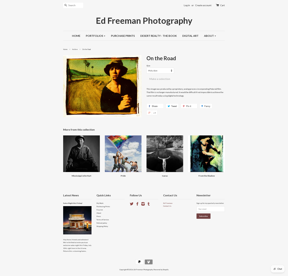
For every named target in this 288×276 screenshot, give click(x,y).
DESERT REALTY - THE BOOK (158, 35)
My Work (100, 203)
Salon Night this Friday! (72, 203)
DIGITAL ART (190, 35)
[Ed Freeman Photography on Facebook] (137, 205)
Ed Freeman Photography (144, 20)
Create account (203, 5)
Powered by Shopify (161, 270)
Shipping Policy (102, 226)
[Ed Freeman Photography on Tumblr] (148, 205)
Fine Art (99, 210)
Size (148, 65)
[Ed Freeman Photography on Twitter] (132, 205)
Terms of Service (102, 220)
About (98, 213)
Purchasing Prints (103, 206)
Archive (75, 49)
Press (98, 216)
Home (65, 49)
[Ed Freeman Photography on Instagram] (143, 205)
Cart (222, 5)
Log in (187, 5)
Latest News (71, 195)
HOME (76, 35)
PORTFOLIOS (95, 35)
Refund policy (101, 223)
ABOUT (209, 35)
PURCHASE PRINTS (123, 35)
